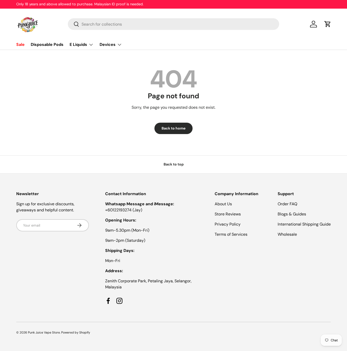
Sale (20, 44)
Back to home (173, 128)
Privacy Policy (228, 224)
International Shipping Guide (304, 224)
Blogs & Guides (292, 214)
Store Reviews (228, 214)
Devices (108, 44)
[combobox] (173, 24)
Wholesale (287, 234)
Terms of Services (231, 234)
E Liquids (78, 44)
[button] (327, 24)
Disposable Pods (47, 44)
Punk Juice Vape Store (44, 332)
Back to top (174, 164)
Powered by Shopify (75, 332)
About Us (223, 204)
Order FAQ (287, 204)
